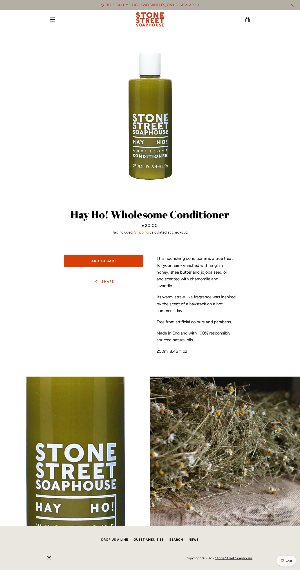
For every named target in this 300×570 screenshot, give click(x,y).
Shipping (141, 232)
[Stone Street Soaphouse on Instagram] (49, 557)
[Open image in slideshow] (150, 117)
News (194, 540)
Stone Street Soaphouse (233, 558)
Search (176, 540)
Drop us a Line (114, 540)
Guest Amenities (149, 540)
